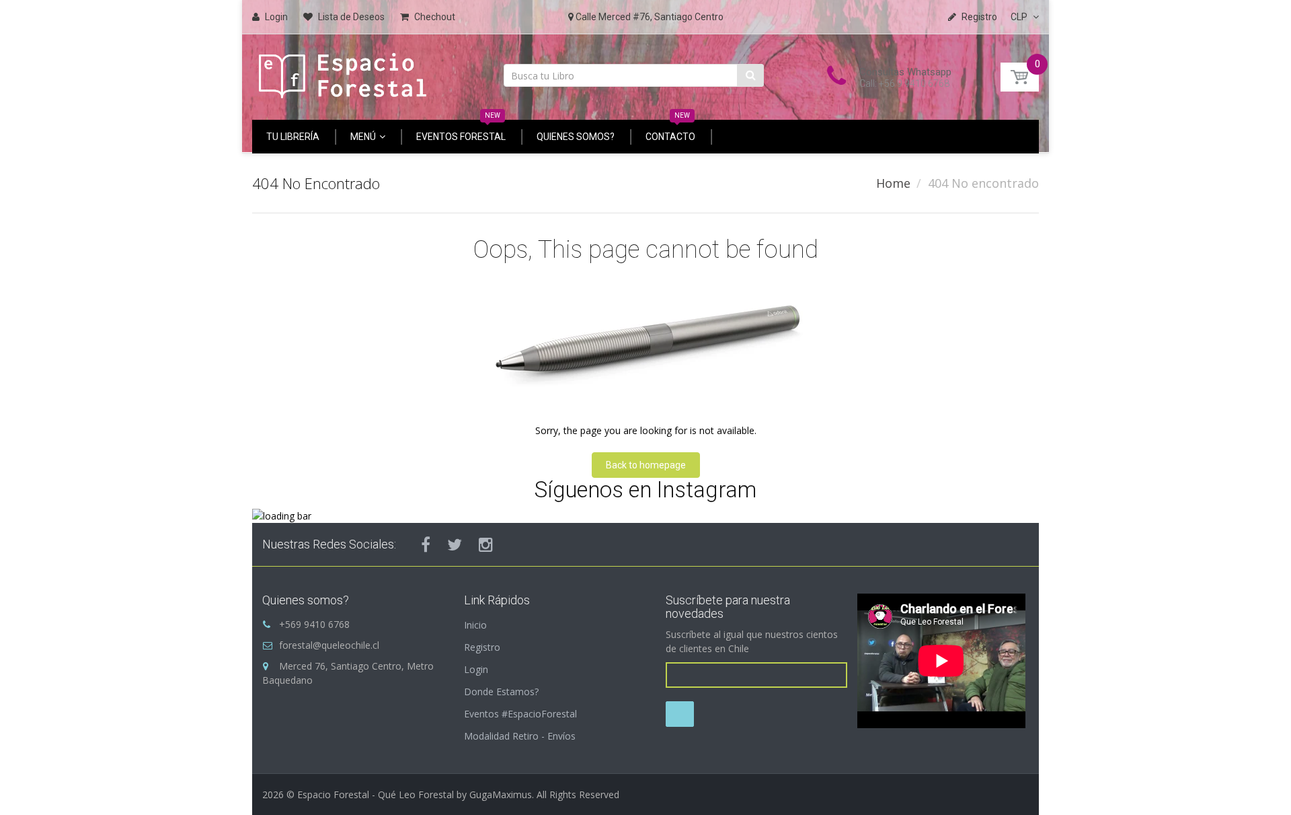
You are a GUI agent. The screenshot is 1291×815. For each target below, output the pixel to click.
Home (893, 183)
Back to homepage (646, 465)
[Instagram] (486, 544)
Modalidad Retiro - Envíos (520, 736)
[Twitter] (454, 544)
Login (476, 669)
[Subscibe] (680, 714)
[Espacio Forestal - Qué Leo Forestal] (343, 72)
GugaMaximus (500, 794)
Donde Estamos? (501, 691)
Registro (482, 647)
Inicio (475, 624)
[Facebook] (425, 544)
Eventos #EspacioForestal (520, 713)
